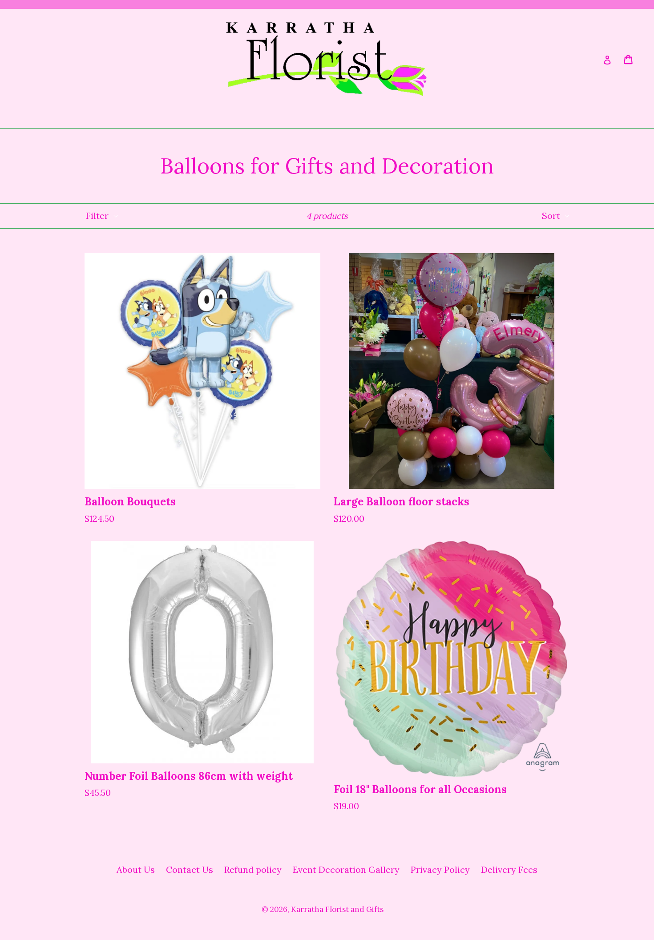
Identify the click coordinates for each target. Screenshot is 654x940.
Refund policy (253, 869)
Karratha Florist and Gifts (337, 909)
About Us (136, 869)
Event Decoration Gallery (346, 869)
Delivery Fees (509, 869)
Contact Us (189, 869)
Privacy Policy (440, 869)
